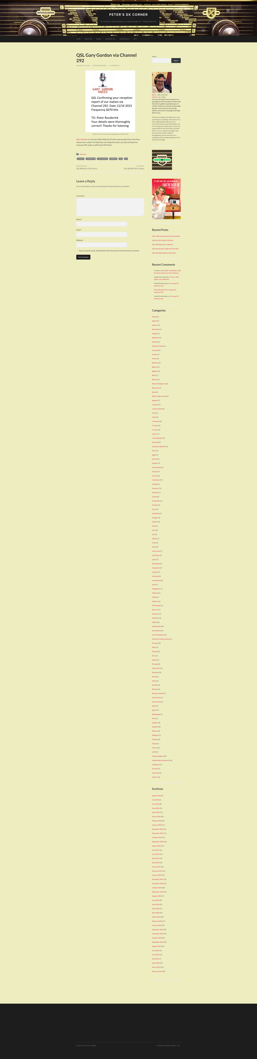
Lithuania (155, 576)
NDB (153, 622)
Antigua (155, 333)
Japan (154, 559)
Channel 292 (91, 158)
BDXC (154, 95)
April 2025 (155, 862)
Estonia (154, 459)
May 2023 (155, 959)
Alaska (154, 317)
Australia (155, 350)
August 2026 (156, 795)
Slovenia (155, 689)
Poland (154, 660)
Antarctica (155, 329)
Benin (154, 375)
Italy (153, 547)
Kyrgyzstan (156, 568)
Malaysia (155, 593)
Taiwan (154, 731)
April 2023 (155, 963)
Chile (154, 413)
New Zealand (156, 630)
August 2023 (156, 946)
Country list (110, 39)
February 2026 (157, 821)
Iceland (154, 522)
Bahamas (155, 363)
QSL (121, 158)
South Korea (156, 702)
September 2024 (157, 892)
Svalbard (155, 723)
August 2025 (156, 846)
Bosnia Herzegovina (159, 384)
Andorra (155, 325)
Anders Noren (170, 1045)
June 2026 (155, 804)
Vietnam (155, 777)
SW (126, 158)
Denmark (155, 442)
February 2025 (157, 871)
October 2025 (157, 837)
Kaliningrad (156, 563)
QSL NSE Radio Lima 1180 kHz (162, 244)
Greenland (155, 501)
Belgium (155, 371)
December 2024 (157, 879)
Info (153, 530)
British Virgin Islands (159, 396)
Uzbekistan (156, 764)
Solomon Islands (157, 693)
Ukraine (155, 748)
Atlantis (81, 158)
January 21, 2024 (83, 65)
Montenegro (156, 605)
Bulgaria (155, 400)
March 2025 (156, 867)
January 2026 (156, 825)
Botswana (155, 388)
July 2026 (155, 800)
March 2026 (156, 816)
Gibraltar (155, 492)
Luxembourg (156, 580)
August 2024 (156, 896)
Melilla (154, 597)
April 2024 (155, 913)
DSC (153, 451)
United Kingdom (157, 756)
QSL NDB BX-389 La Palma (134, 167)
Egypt (154, 455)
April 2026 (155, 812)
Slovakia (155, 685)
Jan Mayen (156, 555)
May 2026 (155, 808)
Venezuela (155, 773)
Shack (98, 39)
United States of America (160, 760)
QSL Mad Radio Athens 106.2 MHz (164, 253)
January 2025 (156, 875)
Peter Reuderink (100, 65)
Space (154, 706)
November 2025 (157, 833)
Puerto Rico (156, 668)
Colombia (155, 421)
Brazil (154, 392)
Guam (154, 509)
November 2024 (157, 883)
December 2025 (157, 829)
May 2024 (155, 909)
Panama (155, 651)
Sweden (154, 727)
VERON (155, 97)
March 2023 (156, 967)
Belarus (154, 367)
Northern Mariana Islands (161, 639)
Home (78, 39)
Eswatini (155, 463)
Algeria (154, 321)
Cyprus (154, 434)
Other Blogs (124, 39)
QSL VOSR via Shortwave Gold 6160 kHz (166, 236)
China (154, 417)
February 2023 (157, 971)
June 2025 (155, 854)
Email (79, 230)
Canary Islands (157, 409)
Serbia (154, 681)
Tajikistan (155, 735)
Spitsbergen (156, 714)
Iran (153, 534)
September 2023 (157, 942)
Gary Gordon (82, 139)
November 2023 (157, 934)
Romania (155, 672)
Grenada (155, 505)
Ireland (154, 538)
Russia (154, 677)
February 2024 (157, 921)
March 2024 (156, 917)
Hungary (155, 518)
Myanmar (155, 614)
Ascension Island (158, 346)
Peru (153, 656)
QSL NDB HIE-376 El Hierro (86, 167)
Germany (83, 154)
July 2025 (155, 850)
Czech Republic (157, 438)
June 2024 (155, 904)
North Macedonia (158, 635)
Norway (155, 643)
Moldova (155, 601)
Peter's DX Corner (128, 14)
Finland (154, 471)
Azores (154, 358)
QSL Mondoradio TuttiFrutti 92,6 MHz (165, 249)
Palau (154, 647)
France (154, 476)
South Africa (156, 697)
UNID (154, 752)
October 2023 (157, 938)
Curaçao (155, 430)
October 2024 (157, 888)
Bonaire (154, 379)
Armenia (155, 342)
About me (88, 39)
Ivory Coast (156, 551)
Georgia (155, 484)
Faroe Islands (156, 467)
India (154, 526)
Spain (154, 710)
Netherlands (156, 626)
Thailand (155, 739)
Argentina (155, 338)
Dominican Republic (159, 446)
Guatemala (156, 513)
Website (79, 240)
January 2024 (156, 925)
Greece (154, 497)
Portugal (155, 664)
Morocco (155, 610)
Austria (154, 354)
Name (79, 219)
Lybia (154, 584)
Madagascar (156, 589)
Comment (80, 196)
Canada (154, 404)
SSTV (135, 39)
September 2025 (157, 842)
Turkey (154, 744)
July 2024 (155, 900)
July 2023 (155, 950)
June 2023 (155, 954)
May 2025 (155, 858)
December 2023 (157, 929)
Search (154, 56)
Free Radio (155, 480)
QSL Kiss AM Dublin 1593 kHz (162, 240)
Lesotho (155, 572)
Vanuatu (155, 769)
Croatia (154, 425)
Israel (154, 543)
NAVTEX (155, 618)
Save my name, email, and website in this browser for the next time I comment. (109, 251)
